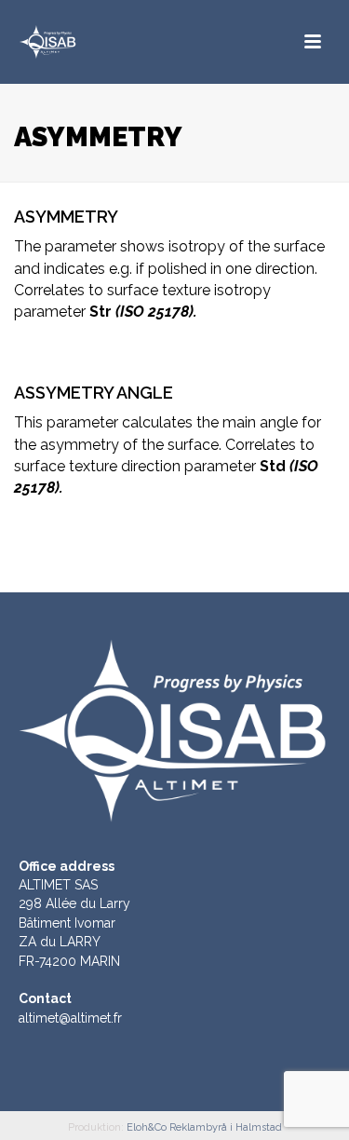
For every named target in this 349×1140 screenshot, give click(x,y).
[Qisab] (84, 42)
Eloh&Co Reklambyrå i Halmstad (204, 1127)
